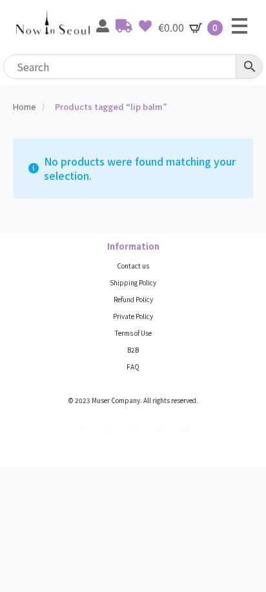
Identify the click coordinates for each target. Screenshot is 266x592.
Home (24, 107)
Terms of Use (133, 333)
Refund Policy (133, 299)
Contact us (133, 265)
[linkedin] (159, 430)
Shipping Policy (133, 282)
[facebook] (81, 430)
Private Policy (133, 316)
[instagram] (133, 430)
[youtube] (185, 430)
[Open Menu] (239, 26)
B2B (133, 350)
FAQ (133, 366)
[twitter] (107, 430)
